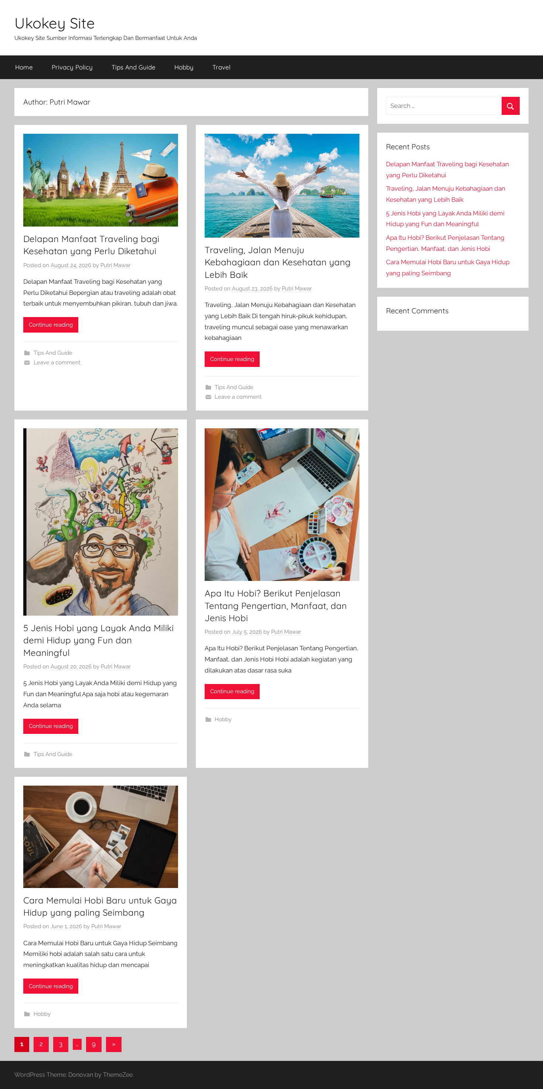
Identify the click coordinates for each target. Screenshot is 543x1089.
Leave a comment (57, 362)
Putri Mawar (115, 265)
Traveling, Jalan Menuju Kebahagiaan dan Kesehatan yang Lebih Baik (278, 262)
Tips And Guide (134, 67)
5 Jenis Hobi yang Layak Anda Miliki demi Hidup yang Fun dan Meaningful (98, 640)
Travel (221, 67)
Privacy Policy (72, 67)
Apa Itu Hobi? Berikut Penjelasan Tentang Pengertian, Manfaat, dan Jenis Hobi (276, 605)
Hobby (184, 67)
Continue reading (51, 324)
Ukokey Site (54, 23)
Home (24, 67)
